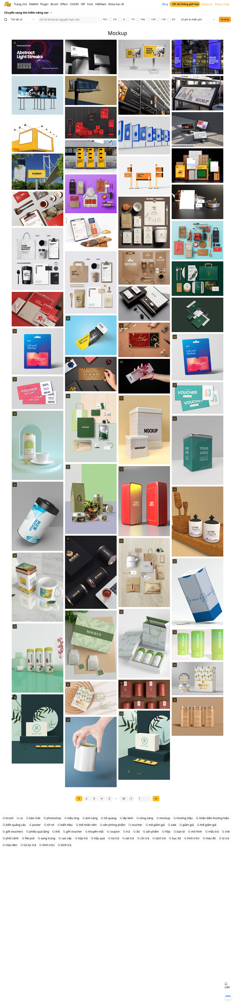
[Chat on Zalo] (228, 996)
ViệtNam (100, 4)
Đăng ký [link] (207, 4)
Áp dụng (225, 19)
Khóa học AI (116, 4)
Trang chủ (20, 4)
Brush (54, 4)
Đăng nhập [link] (222, 4)
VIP (83, 4)
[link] (184, 4)
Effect (64, 4)
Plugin (44, 4)
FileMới (33, 4)
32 (123, 798)
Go (156, 798)
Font (90, 4)
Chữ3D (74, 4)
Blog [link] (165, 4)
